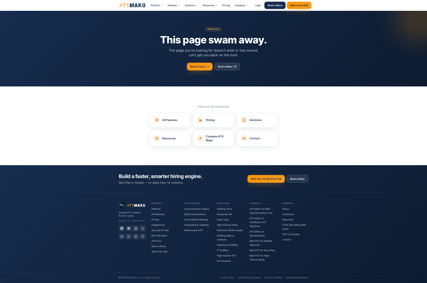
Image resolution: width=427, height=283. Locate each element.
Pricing (226, 5)
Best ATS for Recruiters (262, 250)
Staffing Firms (224, 208)
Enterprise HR (224, 214)
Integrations (157, 224)
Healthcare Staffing (227, 244)
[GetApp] (122, 236)
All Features (157, 214)
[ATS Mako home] (132, 5)
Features (172, 5)
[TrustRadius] (143, 236)
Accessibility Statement (297, 277)
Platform (155, 5)
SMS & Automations (195, 214)
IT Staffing (222, 250)
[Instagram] (136, 228)
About (285, 208)
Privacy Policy (227, 277)
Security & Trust (160, 230)
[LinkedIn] (122, 228)
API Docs (156, 240)
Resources (209, 5)
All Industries (224, 260)
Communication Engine (196, 208)
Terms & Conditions (273, 277)
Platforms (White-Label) (230, 230)
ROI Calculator (159, 235)
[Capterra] (143, 228)
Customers (288, 214)
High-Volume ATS (226, 255)
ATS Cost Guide (290, 234)
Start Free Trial (159, 251)
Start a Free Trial (299, 5)
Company (240, 5)
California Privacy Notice (249, 277)
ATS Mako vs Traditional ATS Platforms (258, 222)
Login (258, 5)
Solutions (190, 5)
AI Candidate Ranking (196, 219)
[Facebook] (129, 228)
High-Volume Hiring (227, 224)
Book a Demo (275, 5)
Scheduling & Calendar (196, 224)
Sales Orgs (223, 219)
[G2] (129, 236)
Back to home (197, 66)
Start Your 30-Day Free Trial (266, 178)
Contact (286, 239)
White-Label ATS (193, 230)
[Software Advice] (136, 236)
